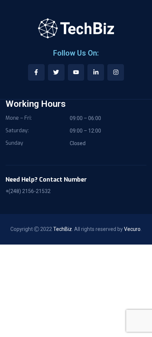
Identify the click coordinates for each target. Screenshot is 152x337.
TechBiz (62, 229)
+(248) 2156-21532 (28, 191)
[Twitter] (56, 72)
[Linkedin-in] (95, 72)
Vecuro (132, 229)
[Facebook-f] (36, 72)
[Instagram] (115, 72)
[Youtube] (76, 72)
